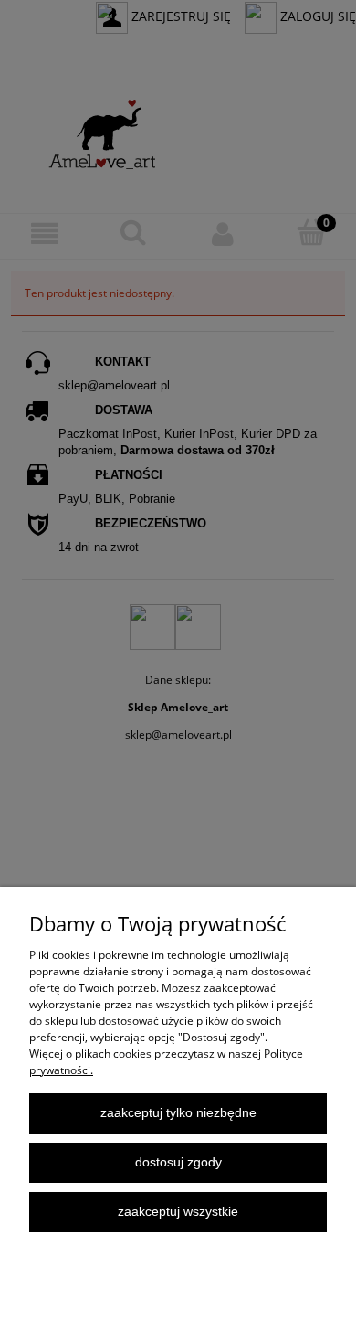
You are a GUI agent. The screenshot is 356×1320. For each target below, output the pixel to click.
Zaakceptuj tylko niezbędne (178, 1113)
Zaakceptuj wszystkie (178, 1212)
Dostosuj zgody (178, 1162)
